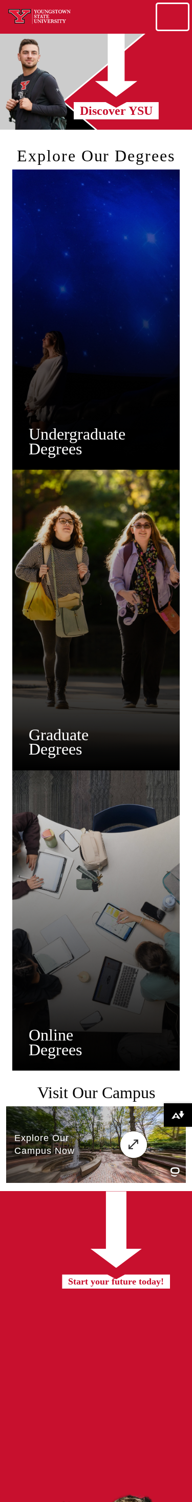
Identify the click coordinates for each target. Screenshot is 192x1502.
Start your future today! (116, 1281)
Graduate (59, 734)
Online (51, 1035)
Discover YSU (116, 110)
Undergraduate (77, 434)
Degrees (55, 449)
